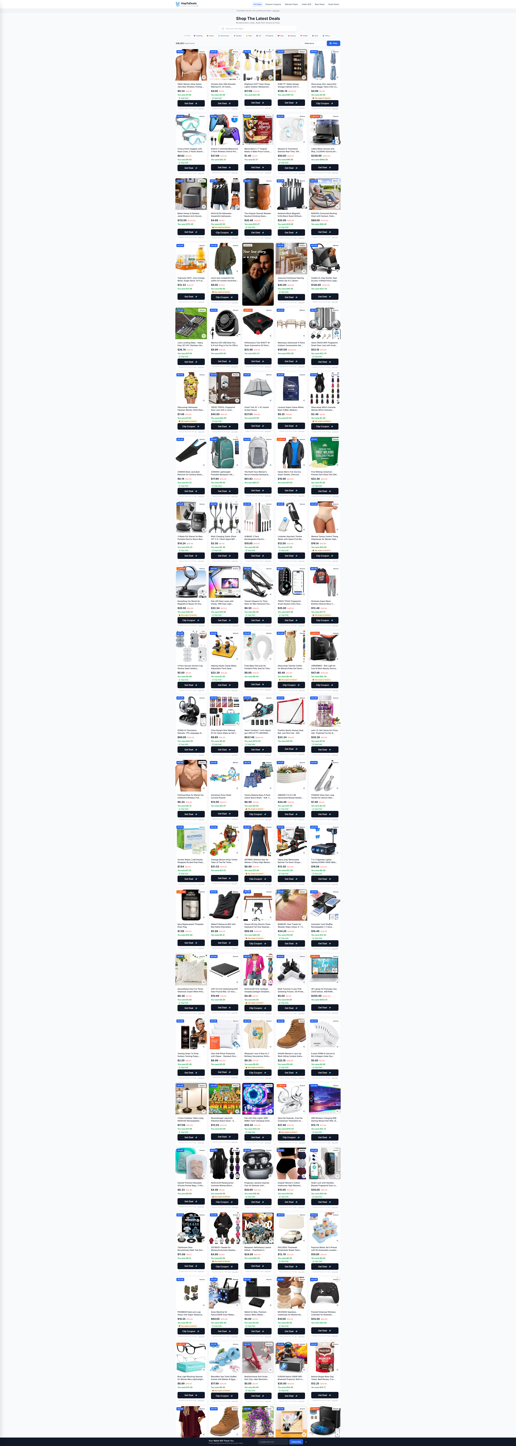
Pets (250, 36)
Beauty (293, 36)
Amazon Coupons (273, 4)
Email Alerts (333, 4)
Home (211, 36)
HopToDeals (189, 3)
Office (327, 36)
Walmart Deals (291, 4)
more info (276, 11)
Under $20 (306, 4)
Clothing (199, 36)
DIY (260, 36)
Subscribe (296, 1442)
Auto (316, 36)
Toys (282, 36)
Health (305, 36)
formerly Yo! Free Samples (188, 6)
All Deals (258, 4)
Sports (270, 36)
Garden (239, 36)
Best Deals (320, 4)
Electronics (225, 36)
